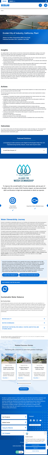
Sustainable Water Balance (11, 282)
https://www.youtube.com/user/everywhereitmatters (40, 420)
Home (2, 10)
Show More (5, 377)
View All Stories (23, 388)
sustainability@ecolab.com (15, 337)
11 (29, 383)
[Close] (45, 433)
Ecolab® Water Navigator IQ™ (10, 150)
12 (30, 383)
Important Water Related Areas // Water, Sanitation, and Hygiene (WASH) (20, 328)
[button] (40, 5)
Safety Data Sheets (17, 445)
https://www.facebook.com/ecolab (34, 420)
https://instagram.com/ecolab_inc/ (37, 420)
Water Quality (6, 319)
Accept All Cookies (35, 445)
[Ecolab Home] (5, 6)
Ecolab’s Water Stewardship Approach (29, 274)
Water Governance (8, 323)
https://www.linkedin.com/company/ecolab (31, 420)
